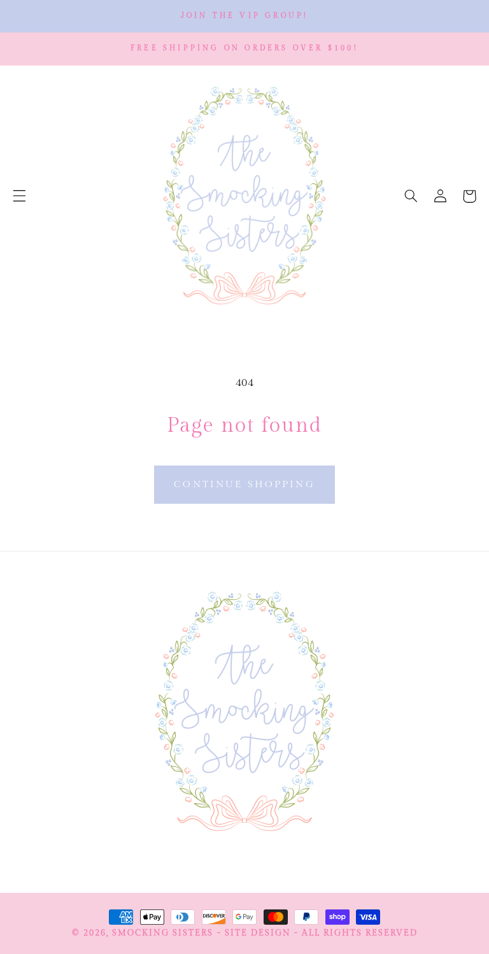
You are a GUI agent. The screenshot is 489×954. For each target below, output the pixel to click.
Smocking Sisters (162, 933)
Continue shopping (244, 484)
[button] (19, 196)
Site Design (258, 933)
